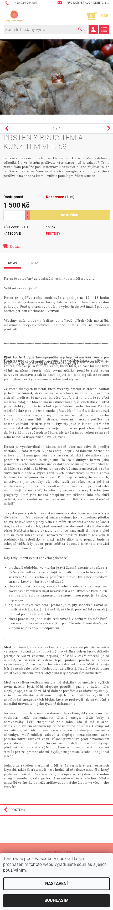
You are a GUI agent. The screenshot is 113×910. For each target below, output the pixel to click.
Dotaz (15, 246)
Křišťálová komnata (57, 851)
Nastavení (56, 883)
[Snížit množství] (27, 217)
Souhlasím (56, 900)
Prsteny (53, 233)
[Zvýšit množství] (27, 212)
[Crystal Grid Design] (14, 16)
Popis (12, 263)
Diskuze (33, 263)
